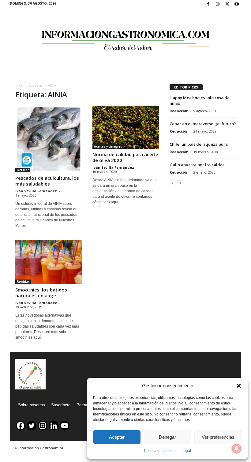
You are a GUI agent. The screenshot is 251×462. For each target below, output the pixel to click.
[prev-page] (173, 183)
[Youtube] (236, 4)
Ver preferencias (218, 437)
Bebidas (23, 282)
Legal (186, 451)
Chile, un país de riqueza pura (199, 144)
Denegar (167, 437)
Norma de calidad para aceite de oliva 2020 (125, 157)
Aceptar (117, 437)
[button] (239, 386)
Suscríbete (60, 405)
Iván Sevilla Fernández (36, 191)
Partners (84, 405)
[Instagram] (217, 4)
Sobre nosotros (31, 405)
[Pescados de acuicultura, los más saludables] (48, 139)
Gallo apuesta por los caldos (197, 164)
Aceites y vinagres (108, 146)
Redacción (179, 110)
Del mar (23, 170)
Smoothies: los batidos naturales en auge (41, 293)
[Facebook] (208, 4)
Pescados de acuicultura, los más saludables (47, 181)
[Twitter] (227, 4)
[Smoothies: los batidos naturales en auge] (48, 262)
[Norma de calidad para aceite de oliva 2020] (125, 127)
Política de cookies (159, 451)
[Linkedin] (53, 425)
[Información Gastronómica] (125, 36)
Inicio (19, 85)
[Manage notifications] (237, 448)
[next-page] (180, 183)
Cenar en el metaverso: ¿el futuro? (203, 123)
